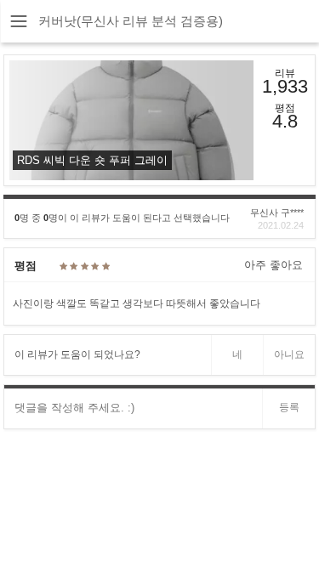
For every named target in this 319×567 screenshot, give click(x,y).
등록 (289, 407)
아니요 (289, 354)
